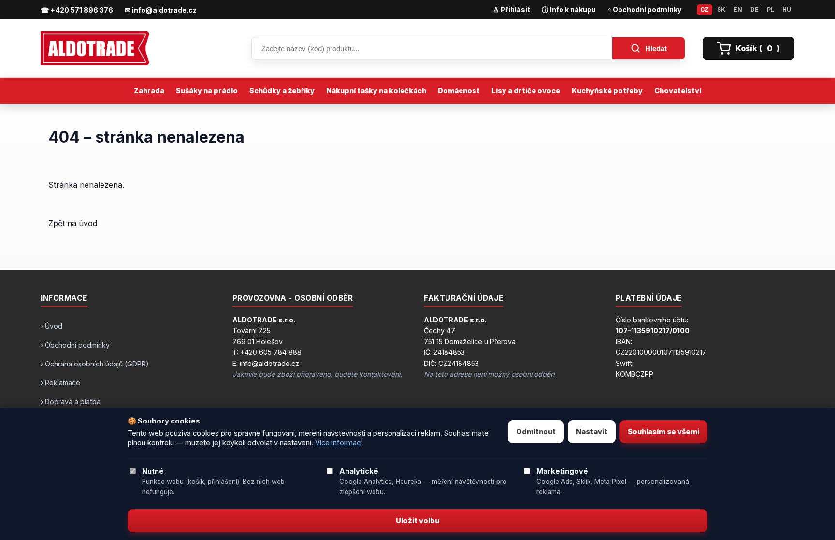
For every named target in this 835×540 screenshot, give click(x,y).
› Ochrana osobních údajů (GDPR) (95, 364)
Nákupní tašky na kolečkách (376, 91)
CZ (704, 9)
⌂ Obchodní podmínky (644, 9)
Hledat (656, 48)
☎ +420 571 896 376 (77, 10)
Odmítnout (536, 431)
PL (770, 9)
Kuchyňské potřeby (607, 91)
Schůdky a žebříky (282, 91)
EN (738, 9)
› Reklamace (60, 383)
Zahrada (149, 91)
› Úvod (51, 326)
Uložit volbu (417, 520)
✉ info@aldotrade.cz (161, 10)
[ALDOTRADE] (137, 48)
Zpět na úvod (72, 223)
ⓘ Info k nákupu (569, 9)
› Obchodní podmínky (75, 345)
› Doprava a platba (71, 401)
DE (754, 9)
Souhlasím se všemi (663, 431)
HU (786, 9)
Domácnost (459, 91)
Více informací (338, 442)
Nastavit (591, 431)
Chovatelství (677, 91)
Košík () (757, 48)
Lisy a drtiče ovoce (525, 91)
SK (721, 9)
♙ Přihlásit (511, 9)
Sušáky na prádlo (207, 91)
